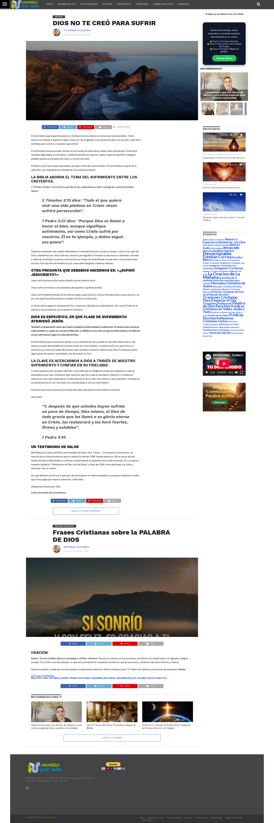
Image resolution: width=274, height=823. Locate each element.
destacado (231, 247)
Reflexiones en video (229, 324)
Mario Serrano (221, 280)
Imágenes (183, 4)
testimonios (234, 327)
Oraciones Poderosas (217, 303)
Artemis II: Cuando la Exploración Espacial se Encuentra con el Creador (166, 727)
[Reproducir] (207, 372)
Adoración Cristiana (213, 239)
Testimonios (124, 4)
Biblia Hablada (216, 248)
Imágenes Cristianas (103, 678)
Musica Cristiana (231, 289)
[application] (224, 364)
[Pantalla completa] (241, 372)
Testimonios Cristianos (216, 329)
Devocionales (89, 4)
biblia (227, 245)
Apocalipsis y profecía (213, 245)
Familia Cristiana (219, 260)
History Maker (62, 817)
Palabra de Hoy (67, 4)
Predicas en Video (218, 315)
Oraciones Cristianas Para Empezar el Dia (220, 298)
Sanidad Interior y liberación (216, 327)
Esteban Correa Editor (79, 30)
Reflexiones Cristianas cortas (218, 319)
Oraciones (142, 4)
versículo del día (220, 332)
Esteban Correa (59, 678)
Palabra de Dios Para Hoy (152, 678)
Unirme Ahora (224, 58)
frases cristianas (79, 678)
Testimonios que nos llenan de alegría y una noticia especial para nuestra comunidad (56, 727)
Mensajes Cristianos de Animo (224, 284)
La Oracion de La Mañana (221, 275)
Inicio (50, 4)
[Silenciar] (236, 372)
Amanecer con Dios (232, 242)
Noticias (107, 4)
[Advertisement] (212, 784)
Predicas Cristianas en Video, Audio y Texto (224, 309)
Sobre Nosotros (163, 4)
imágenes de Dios (126, 678)
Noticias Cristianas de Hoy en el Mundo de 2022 (223, 293)
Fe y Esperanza (233, 260)
